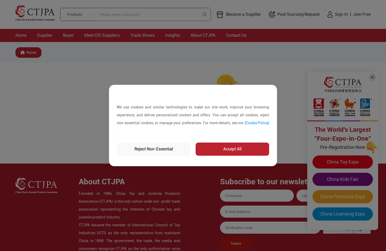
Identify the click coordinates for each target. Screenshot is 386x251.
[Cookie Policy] (257, 123)
